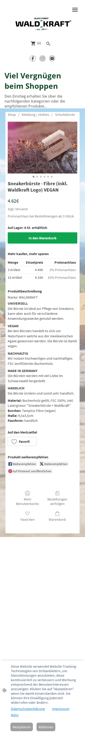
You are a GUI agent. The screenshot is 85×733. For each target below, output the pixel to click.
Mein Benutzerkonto (27, 501)
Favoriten (27, 519)
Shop (12, 114)
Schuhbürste (65, 114)
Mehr (15, 715)
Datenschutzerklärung (28, 708)
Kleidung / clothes (35, 114)
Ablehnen (46, 727)
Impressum (60, 708)
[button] (22, 441)
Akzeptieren (21, 727)
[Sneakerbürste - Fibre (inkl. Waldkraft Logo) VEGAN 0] (42, 148)
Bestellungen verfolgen (57, 501)
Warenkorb (57, 519)
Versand (21, 209)
